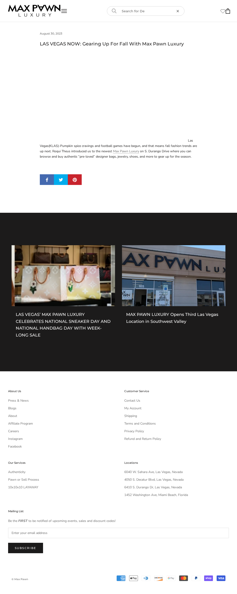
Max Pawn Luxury (126, 151)
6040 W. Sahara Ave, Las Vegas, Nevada (153, 472)
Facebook (15, 446)
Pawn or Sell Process (23, 479)
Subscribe (25, 548)
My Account (132, 408)
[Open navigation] (64, 11)
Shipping (130, 416)
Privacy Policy (134, 431)
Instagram (15, 439)
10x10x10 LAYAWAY (23, 487)
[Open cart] (228, 11)
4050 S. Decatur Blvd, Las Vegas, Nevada (154, 479)
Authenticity (16, 472)
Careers (13, 431)
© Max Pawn (20, 579)
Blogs (12, 408)
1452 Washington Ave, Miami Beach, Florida (156, 495)
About (12, 416)
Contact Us (132, 400)
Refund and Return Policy (142, 439)
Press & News (18, 400)
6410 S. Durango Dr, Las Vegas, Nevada (153, 487)
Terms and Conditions (140, 423)
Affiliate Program (20, 423)
